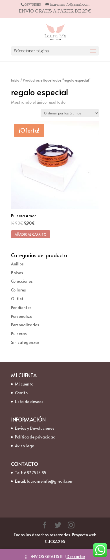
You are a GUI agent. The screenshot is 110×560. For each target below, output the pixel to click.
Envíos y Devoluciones (34, 428)
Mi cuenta (24, 384)
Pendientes (21, 307)
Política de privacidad (35, 437)
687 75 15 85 (35, 472)
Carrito (21, 392)
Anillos (17, 264)
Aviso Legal (25, 445)
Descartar (76, 556)
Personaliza (21, 316)
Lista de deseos (29, 401)
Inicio (15, 80)
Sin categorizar (25, 342)
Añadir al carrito (31, 234)
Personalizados (25, 324)
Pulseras (19, 333)
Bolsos (17, 272)
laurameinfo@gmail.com (50, 481)
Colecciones (22, 281)
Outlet (17, 298)
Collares (18, 290)
